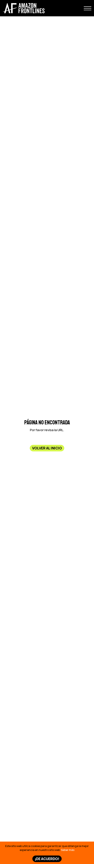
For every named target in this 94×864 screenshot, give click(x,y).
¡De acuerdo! (47, 858)
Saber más (67, 850)
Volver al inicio (47, 448)
